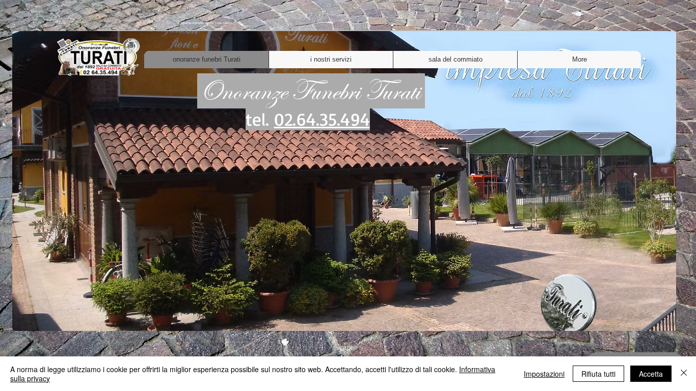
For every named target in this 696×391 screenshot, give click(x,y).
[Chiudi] (684, 374)
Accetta (651, 374)
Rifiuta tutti (598, 374)
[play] (651, 322)
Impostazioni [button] (544, 374)
